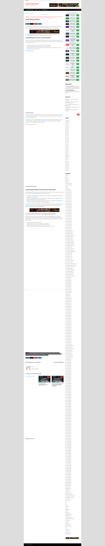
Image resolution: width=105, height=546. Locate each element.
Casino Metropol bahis (68, 230)
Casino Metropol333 (68, 283)
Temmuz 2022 (67, 156)
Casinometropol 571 (68, 342)
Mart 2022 (66, 158)
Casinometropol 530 (68, 301)
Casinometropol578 (68, 433)
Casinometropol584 (68, 442)
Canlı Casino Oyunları (68, 183)
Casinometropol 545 (68, 324)
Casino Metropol (32, 4)
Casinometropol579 (68, 435)
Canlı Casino (67, 181)
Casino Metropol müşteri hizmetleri (70, 263)
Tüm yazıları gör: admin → (35, 368)
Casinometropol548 (68, 403)
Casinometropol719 (68, 479)
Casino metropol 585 (68, 212)
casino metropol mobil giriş (69, 260)
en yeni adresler (67, 491)
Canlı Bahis (67, 180)
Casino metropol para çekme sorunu (30, 17)
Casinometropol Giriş (28, 16)
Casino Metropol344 (68, 291)
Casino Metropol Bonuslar (46, 352)
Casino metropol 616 (68, 215)
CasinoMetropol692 (68, 470)
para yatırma (67, 523)
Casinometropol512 (68, 369)
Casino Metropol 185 (68, 192)
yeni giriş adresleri (68, 533)
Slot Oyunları (67, 529)
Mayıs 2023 (67, 141)
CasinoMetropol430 (68, 360)
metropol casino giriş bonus (69, 518)
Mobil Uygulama (44, 9)
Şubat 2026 (67, 129)
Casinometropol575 (68, 429)
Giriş (66, 503)
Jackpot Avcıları (67, 509)
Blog (39, 9)
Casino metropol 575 (68, 200)
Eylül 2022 (66, 153)
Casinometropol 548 (68, 325)
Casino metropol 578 (68, 204)
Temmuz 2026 (67, 121)
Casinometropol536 (68, 388)
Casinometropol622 (68, 459)
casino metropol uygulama (69, 271)
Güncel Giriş (67, 506)
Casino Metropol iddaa (68, 253)
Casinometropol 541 (68, 318)
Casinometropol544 (68, 400)
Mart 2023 (66, 144)
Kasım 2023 (67, 136)
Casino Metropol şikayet (40, 17)
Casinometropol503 (68, 365)
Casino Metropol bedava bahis (69, 234)
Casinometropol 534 (68, 307)
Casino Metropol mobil (68, 259)
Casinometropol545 (68, 401)
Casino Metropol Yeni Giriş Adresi (49, 17)
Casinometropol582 (68, 439)
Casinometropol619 (68, 454)
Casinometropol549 (68, 404)
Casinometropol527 (68, 374)
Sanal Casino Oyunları (68, 526)
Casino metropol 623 (68, 224)
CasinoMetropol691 (68, 468)
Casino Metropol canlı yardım (69, 245)
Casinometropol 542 (68, 319)
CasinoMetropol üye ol (68, 353)
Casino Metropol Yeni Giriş (69, 274)
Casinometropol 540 (68, 316)
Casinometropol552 (68, 409)
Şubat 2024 (67, 133)
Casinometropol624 (68, 462)
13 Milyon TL (67, 175)
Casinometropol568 (68, 418)
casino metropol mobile (68, 262)
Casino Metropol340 (68, 286)
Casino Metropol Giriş (29, 9)
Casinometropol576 (68, 430)
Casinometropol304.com (69, 354)
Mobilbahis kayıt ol (54, 216)
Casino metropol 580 (68, 206)
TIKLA (78, 15)
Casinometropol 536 (68, 310)
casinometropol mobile (68, 351)
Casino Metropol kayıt (68, 254)
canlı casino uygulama (68, 184)
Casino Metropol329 (68, 280)
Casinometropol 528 (68, 298)
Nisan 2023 (67, 142)
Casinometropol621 (68, 457)
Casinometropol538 (68, 391)
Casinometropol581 (68, 438)
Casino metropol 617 (68, 216)
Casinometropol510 (68, 366)
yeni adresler (67, 530)
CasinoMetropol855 (68, 485)
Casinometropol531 (68, 380)
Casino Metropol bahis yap (69, 231)
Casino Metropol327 (68, 277)
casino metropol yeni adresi (69, 272)
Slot (65, 527)
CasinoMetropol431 (68, 362)
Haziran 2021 (67, 162)
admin (28, 21)
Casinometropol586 (68, 445)
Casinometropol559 (68, 415)
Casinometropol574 (68, 427)
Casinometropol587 (68, 447)
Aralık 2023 (67, 135)
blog (66, 177)
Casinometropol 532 (68, 304)
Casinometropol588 (68, 448)
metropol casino (67, 515)
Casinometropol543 (68, 398)
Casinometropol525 (68, 371)
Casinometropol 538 (68, 313)
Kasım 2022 (67, 150)
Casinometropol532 (68, 382)
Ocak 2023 (66, 147)
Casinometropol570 (68, 421)
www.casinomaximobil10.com (70, 90)
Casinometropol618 (68, 453)
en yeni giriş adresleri (68, 492)
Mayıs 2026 (67, 124)
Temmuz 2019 (67, 168)
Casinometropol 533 (68, 306)
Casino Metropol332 (68, 281)
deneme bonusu (67, 486)
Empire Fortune (67, 489)
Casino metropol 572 (68, 195)
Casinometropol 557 (68, 335)
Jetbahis (66, 511)
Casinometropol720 (68, 480)
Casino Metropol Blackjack (69, 236)
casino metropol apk (68, 228)
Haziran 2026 (67, 123)
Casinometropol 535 (68, 309)
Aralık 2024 (67, 132)
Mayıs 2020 (67, 167)
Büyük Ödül (67, 178)
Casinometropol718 (68, 477)
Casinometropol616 (68, 450)
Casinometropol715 (68, 473)
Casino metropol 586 (68, 213)
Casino (66, 186)
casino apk (66, 187)
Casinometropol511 (68, 368)
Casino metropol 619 (68, 219)
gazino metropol (67, 500)
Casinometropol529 (68, 377)
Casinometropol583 (68, 441)
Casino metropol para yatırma (69, 266)
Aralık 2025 (67, 130)
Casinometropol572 (68, 424)
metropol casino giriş (68, 517)
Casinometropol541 (68, 395)
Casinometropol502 (68, 363)
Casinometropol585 (68, 444)
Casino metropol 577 (68, 203)
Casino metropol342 (68, 289)
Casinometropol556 (68, 410)
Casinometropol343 (68, 359)
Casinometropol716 (68, 474)
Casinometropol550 (68, 406)
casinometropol (67, 295)
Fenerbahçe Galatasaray (69, 494)
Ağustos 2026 (67, 120)
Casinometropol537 (68, 389)
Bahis (36, 9)
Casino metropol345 (68, 292)
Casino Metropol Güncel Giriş (69, 248)
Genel (66, 501)
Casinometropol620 (68, 456)
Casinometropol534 (68, 385)
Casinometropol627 (68, 467)
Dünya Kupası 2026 (68, 488)
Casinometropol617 (68, 451)
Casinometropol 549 (68, 327)
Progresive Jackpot (68, 524)
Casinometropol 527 (68, 297)
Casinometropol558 (68, 413)
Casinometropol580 (68, 436)
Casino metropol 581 (68, 207)
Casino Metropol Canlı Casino (69, 242)
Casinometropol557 (68, 412)
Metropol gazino (67, 520)
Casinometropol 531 (68, 303)
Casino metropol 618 (68, 218)
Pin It (36, 23)
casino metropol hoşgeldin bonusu (70, 251)
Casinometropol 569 (68, 339)
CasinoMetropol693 (68, 471)
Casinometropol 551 (68, 330)
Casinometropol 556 (68, 333)
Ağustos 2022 (67, 155)
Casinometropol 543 (68, 321)
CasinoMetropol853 (68, 482)
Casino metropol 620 (68, 221)
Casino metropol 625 (68, 227)
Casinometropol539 (68, 392)
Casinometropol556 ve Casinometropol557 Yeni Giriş (43, 384)
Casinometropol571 (68, 423)
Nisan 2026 (67, 126)
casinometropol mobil (68, 350)
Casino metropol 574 (68, 198)
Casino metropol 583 (68, 210)
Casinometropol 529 (68, 300)
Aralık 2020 (67, 164)
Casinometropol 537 (68, 312)
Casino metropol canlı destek (49, 16)
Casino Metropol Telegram (29, 544)
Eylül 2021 (66, 161)
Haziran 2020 (67, 165)
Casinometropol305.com (69, 356)
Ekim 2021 (66, 159)
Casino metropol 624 (68, 225)
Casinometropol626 (68, 465)
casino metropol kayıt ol (69, 256)
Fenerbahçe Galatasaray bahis (69, 495)
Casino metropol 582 (68, 209)
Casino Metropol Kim (68, 257)
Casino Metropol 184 (68, 190)
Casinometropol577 (68, 432)
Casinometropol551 (68, 407)
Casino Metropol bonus (41, 16)
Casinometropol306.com (69, 357)
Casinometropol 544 (68, 322)
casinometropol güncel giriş (69, 348)
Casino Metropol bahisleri (69, 233)
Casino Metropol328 (68, 278)
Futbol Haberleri (67, 498)
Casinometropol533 (68, 383)
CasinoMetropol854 (68, 483)
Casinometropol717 (68, 476)
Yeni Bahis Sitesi (67, 532)
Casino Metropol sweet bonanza (70, 269)
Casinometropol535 (68, 386)
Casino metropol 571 (68, 193)
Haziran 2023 (67, 139)
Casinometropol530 (68, 379)
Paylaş (28, 23)
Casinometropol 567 (68, 336)
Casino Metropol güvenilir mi (58, 16)
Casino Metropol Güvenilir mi (30, 438)
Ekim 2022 (66, 152)
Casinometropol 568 (68, 338)
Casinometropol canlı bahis (69, 345)
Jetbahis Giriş (67, 512)
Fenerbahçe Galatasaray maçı (69, 497)
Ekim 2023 (66, 138)
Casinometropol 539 (68, 315)
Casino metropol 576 (68, 201)
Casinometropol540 (68, 394)
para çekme (67, 521)
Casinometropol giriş (28, 35)
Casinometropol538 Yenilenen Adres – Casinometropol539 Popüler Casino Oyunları (57, 384)
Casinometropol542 (68, 397)
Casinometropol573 (68, 426)
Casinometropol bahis (68, 344)
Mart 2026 (66, 127)
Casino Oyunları (67, 294)
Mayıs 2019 (67, 170)
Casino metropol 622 (68, 222)
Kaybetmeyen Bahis (68, 514)
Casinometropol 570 (68, 341)
